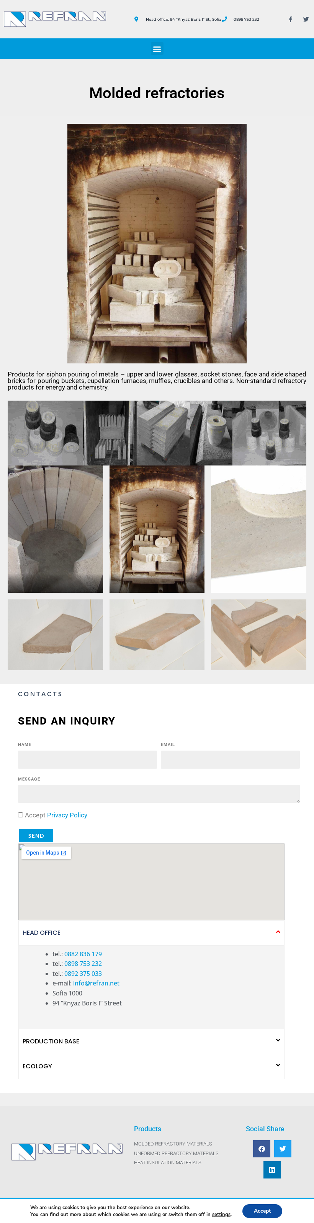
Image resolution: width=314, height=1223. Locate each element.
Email (168, 744)
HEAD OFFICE (42, 932)
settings (221, 1214)
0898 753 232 (83, 963)
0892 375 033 (83, 973)
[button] (157, 48)
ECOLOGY (37, 1066)
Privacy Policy (67, 815)
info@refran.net (96, 983)
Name (24, 744)
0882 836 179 (83, 954)
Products (147, 1129)
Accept (56, 815)
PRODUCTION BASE (51, 1041)
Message (29, 779)
